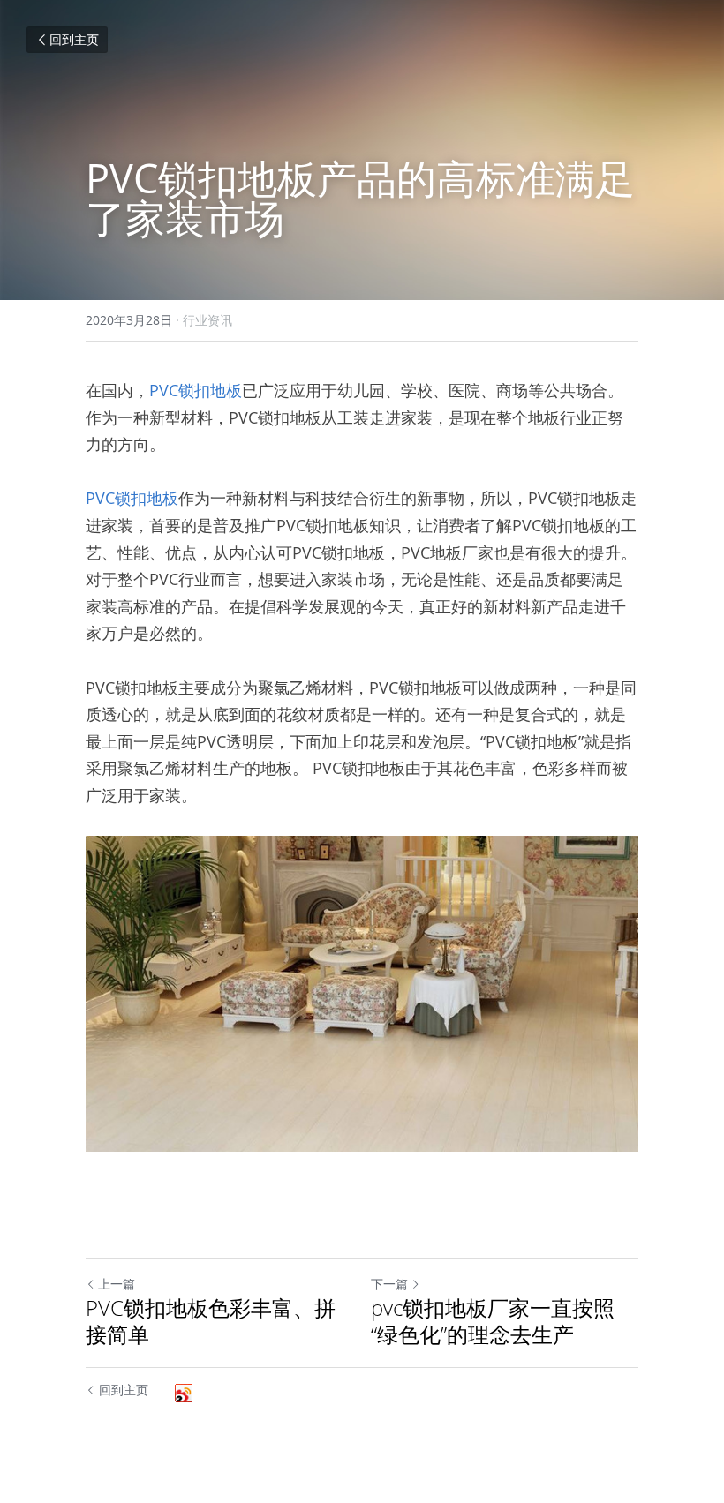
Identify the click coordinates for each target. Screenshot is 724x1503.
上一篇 (116, 1283)
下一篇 (389, 1283)
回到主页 (74, 39)
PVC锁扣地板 (195, 390)
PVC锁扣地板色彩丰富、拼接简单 (211, 1321)
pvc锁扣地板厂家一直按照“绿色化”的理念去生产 (493, 1321)
